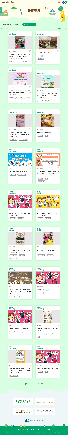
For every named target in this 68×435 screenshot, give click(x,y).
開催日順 (64, 28)
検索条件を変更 (30, 24)
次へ (42, 384)
